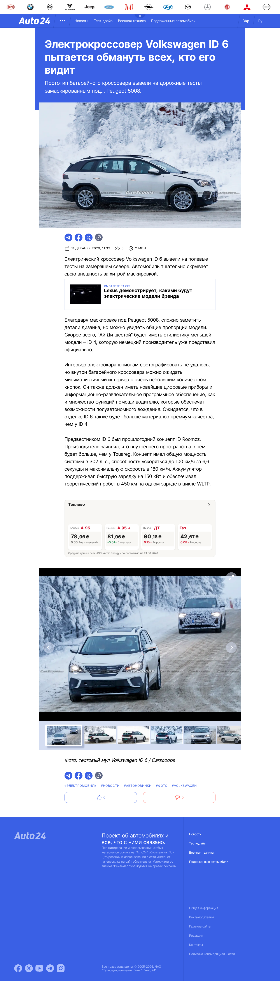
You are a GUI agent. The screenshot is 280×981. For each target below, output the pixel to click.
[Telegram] (50, 968)
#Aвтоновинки (138, 786)
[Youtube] (39, 968)
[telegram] (68, 237)
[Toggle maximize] (231, 577)
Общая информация (203, 908)
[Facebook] (18, 968)
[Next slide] (231, 647)
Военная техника (132, 21)
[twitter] (89, 237)
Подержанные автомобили (173, 21)
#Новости (110, 786)
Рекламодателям (201, 917)
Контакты (196, 945)
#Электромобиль (81, 786)
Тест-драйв (103, 21)
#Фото (162, 786)
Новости (81, 21)
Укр (246, 21)
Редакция (196, 936)
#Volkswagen (184, 786)
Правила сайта (200, 926)
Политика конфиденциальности (212, 954)
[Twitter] (29, 968)
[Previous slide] (48, 647)
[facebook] (78, 237)
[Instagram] (61, 968)
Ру (260, 21)
